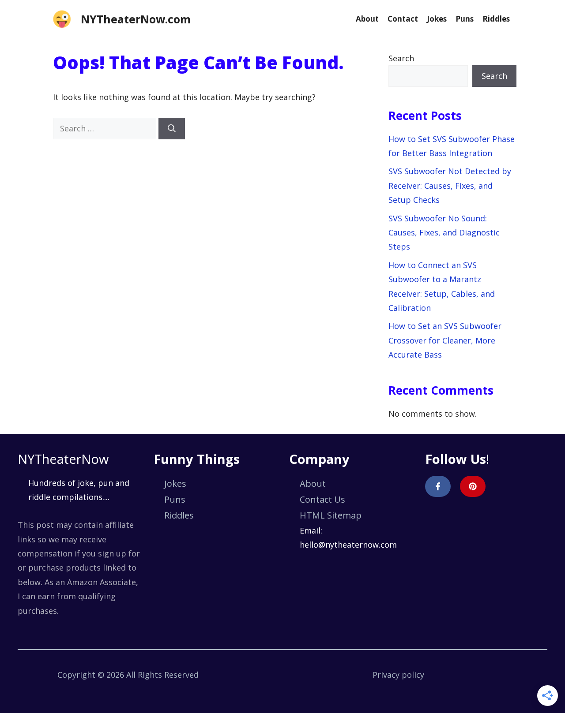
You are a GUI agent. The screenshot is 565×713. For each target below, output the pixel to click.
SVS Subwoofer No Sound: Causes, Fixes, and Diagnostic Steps (444, 232)
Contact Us (322, 499)
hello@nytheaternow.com (348, 544)
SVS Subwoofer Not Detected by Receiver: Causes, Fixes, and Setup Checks (449, 185)
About (367, 19)
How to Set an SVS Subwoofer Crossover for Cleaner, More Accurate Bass (444, 340)
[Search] (171, 128)
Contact (403, 19)
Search (401, 58)
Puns (465, 19)
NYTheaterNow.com (136, 18)
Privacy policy (398, 674)
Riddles (496, 19)
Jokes (437, 19)
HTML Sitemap (331, 515)
